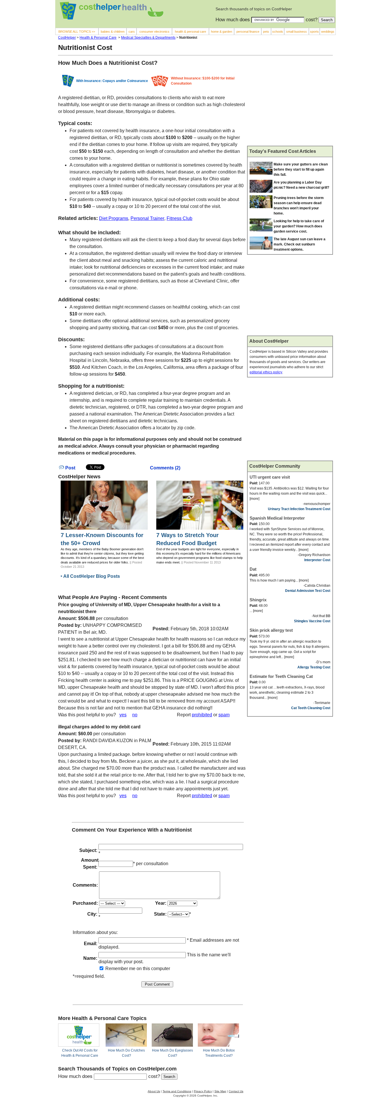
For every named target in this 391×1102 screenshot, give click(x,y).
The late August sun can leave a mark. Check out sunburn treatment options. (299, 244)
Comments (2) (165, 467)
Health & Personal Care (98, 38)
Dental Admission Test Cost (307, 591)
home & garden (221, 31)
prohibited (202, 714)
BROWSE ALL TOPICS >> (76, 31)
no (134, 714)
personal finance (247, 31)
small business (296, 31)
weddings (327, 31)
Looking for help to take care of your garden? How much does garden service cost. (299, 226)
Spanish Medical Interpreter (277, 518)
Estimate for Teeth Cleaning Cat (281, 676)
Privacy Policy (203, 1091)
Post (69, 467)
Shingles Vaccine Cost (312, 621)
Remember (116, 968)
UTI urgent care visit (270, 477)
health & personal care (190, 31)
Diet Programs (113, 218)
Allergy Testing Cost (313, 667)
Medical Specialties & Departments (148, 38)
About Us (154, 1091)
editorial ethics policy (266, 372)
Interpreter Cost (317, 560)
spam (224, 714)
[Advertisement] (290, 103)
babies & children (113, 31)
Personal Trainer (147, 218)
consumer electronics (154, 31)
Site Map (220, 1091)
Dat (253, 569)
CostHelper (67, 38)
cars (132, 31)
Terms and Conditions (177, 1091)
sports (314, 31)
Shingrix (258, 599)
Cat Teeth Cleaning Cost (310, 708)
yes (123, 714)
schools (277, 31)
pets (266, 31)
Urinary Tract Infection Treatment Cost (299, 509)
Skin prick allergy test (271, 630)
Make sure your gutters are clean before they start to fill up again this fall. (301, 169)
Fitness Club (179, 218)
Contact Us (236, 1091)
